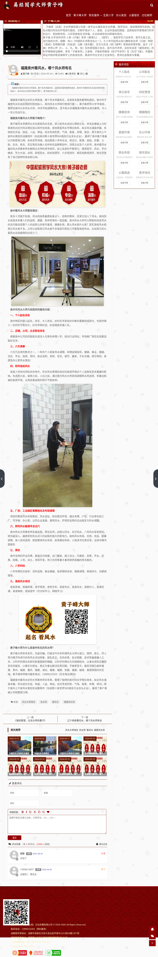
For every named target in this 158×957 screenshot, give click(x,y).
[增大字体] (86, 73)
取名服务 (94, 15)
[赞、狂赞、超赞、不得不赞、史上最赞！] (48, 812)
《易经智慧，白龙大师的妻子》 (30, 720)
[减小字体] (78, 73)
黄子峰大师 (80, 15)
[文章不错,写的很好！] (39, 812)
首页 (68, 15)
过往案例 (147, 15)
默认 (82, 73)
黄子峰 (26, 73)
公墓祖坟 (134, 15)
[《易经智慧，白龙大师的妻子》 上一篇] (2, 478)
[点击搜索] (151, 5)
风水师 (43, 701)
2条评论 (72, 73)
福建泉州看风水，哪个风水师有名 (46, 68)
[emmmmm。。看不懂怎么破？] (44, 812)
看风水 (55, 701)
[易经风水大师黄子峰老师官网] (34, 5)
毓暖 (22, 853)
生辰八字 (108, 15)
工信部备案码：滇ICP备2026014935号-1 (31, 941)
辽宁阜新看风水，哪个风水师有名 (84, 720)
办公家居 (121, 15)
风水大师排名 (28, 701)
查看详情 (124, 82)
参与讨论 (103, 844)
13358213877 (27, 869)
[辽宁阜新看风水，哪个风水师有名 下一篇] (155, 478)
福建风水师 (69, 701)
